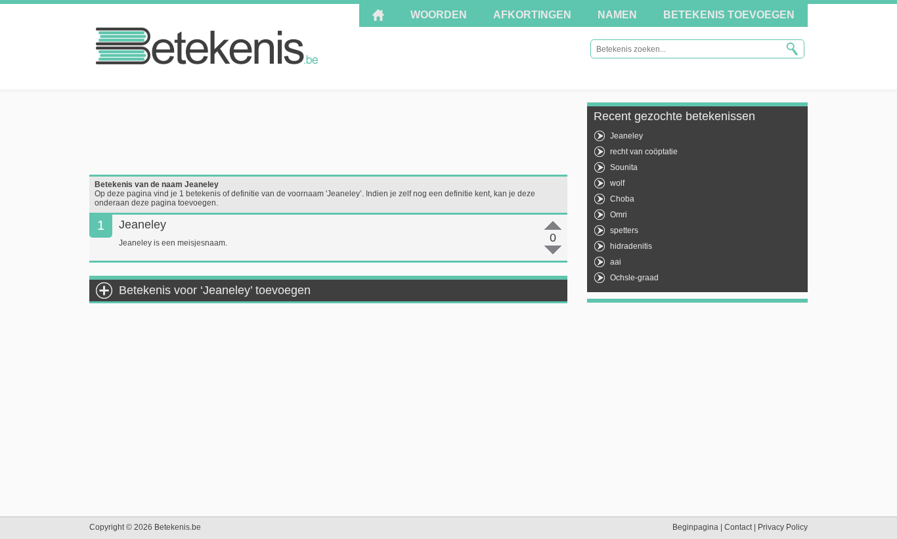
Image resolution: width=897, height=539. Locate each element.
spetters (624, 230)
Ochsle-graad (634, 277)
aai (615, 262)
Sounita (624, 167)
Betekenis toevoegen (729, 14)
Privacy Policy (783, 527)
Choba (622, 199)
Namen (617, 14)
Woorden (438, 14)
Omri (618, 214)
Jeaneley (626, 135)
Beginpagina (695, 527)
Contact (738, 527)
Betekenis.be (207, 46)
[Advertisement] (328, 132)
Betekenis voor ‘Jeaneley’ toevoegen (215, 290)
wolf (617, 183)
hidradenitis (631, 246)
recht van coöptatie (644, 151)
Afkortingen (532, 14)
